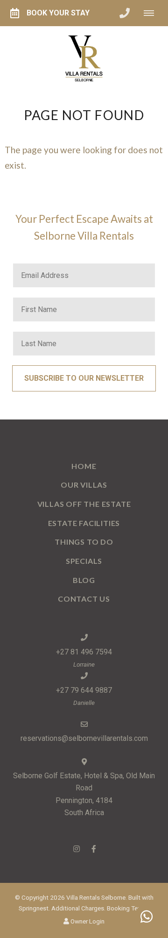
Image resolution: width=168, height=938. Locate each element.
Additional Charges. (78, 908)
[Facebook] (93, 848)
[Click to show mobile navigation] (152, 13)
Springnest (34, 908)
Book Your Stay (58, 12)
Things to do (84, 541)
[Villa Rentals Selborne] (84, 59)
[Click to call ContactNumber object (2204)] (124, 13)
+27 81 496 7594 (84, 651)
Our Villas (84, 484)
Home (83, 466)
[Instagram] (76, 848)
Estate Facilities (84, 523)
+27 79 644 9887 (84, 690)
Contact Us (84, 598)
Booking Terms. (128, 908)
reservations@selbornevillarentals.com (84, 738)
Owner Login (87, 921)
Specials (84, 560)
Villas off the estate (84, 503)
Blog (84, 580)
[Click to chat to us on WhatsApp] (146, 916)
